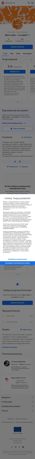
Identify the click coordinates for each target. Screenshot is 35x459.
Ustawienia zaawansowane (17, 259)
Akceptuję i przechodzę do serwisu (17, 263)
